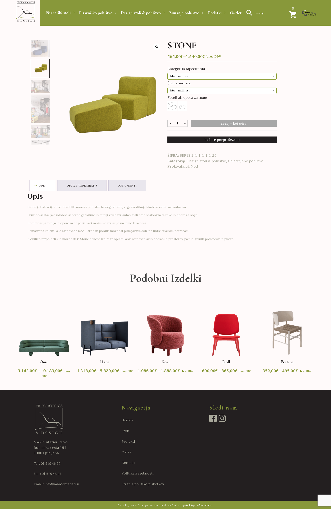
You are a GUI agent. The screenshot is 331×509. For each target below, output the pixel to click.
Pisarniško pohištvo (95, 12)
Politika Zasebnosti (138, 473)
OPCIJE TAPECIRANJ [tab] (82, 185)
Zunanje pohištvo (184, 12)
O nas (126, 452)
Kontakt (128, 463)
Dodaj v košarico (234, 123)
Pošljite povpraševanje (222, 140)
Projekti (128, 441)
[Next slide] (314, 339)
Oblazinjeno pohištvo (245, 161)
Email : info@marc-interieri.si (56, 484)
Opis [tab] (42, 185)
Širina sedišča (179, 83)
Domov (127, 420)
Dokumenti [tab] (127, 185)
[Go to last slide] (16, 339)
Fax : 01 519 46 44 (47, 473)
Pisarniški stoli (58, 12)
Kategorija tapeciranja (186, 69)
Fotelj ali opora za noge (187, 98)
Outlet (236, 12)
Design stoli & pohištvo (141, 12)
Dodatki (215, 12)
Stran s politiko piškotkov (143, 484)
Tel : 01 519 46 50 (47, 463)
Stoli (125, 431)
